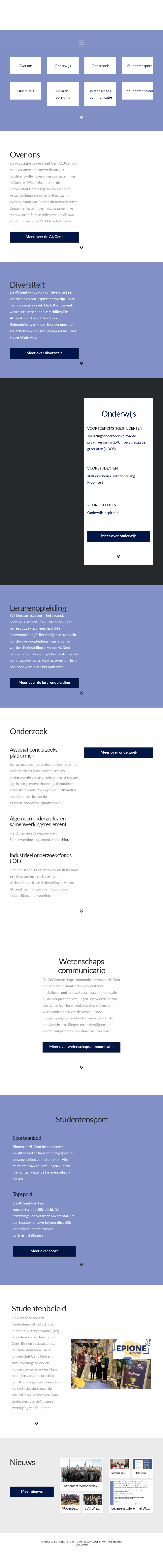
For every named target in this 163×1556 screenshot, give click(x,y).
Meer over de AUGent (44, 236)
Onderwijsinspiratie (102, 512)
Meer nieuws (32, 1491)
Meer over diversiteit (44, 353)
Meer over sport (44, 1251)
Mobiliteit (95, 482)
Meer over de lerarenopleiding (44, 682)
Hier (61, 790)
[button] (81, 42)
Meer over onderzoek (119, 752)
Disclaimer (82, 1544)
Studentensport (139, 65)
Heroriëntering (123, 476)
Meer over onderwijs (118, 535)
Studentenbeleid (140, 91)
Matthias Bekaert (112, 1541)
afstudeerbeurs (99, 476)
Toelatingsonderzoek (103, 436)
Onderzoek (100, 65)
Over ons (26, 65)
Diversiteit (25, 91)
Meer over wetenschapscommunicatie (81, 1046)
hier (65, 839)
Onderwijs (63, 65)
